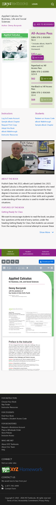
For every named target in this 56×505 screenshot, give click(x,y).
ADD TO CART (39, 58)
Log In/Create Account (11, 118)
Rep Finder (6, 404)
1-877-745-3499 (12, 486)
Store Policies (7, 432)
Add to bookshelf (45, 24)
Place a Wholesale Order (11, 430)
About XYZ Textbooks (10, 444)
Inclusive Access (8, 435)
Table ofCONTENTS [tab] (10, 252)
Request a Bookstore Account (13, 427)
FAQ (3, 449)
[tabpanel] (28, 315)
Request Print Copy (9, 125)
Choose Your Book (9, 401)
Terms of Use (12, 500)
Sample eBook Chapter (11, 121)
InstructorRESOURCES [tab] (46, 252)
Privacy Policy (44, 500)
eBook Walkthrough (9, 131)
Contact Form (10, 488)
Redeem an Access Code (44, 118)
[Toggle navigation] (2, 4)
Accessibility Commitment (28, 500)
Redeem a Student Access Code (14, 418)
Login (35, 4)
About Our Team (8, 447)
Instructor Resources (10, 134)
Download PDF (47, 261)
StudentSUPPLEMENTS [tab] (28, 252)
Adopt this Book (8, 128)
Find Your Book (8, 416)
